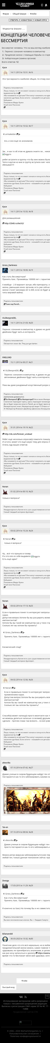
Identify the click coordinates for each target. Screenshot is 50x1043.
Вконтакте (21, 997)
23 (32, 491)
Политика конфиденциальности (25, 1036)
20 (32, 322)
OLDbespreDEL (9, 318)
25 (32, 605)
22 (32, 427)
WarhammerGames (25, 5)
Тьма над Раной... (13, 304)
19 (32, 270)
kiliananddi (7, 933)
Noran (5, 486)
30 (32, 938)
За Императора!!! (27, 399)
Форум (6, 13)
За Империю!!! (11, 399)
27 (32, 767)
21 (32, 362)
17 (32, 126)
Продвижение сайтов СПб (25, 1012)
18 (32, 211)
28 (32, 832)
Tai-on (5, 827)
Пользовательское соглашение (24, 1033)
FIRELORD (6, 357)
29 (32, 885)
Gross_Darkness (9, 265)
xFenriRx (6, 762)
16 (32, 72)
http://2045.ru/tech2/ (14, 223)
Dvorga (5, 880)
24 (32, 530)
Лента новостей (25, 997)
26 (32, 679)
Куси (4, 67)
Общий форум (19, 13)
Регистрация (46, 5)
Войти (42, 5)
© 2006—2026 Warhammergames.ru (24, 1031)
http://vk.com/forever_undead (18, 434)
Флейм (33, 13)
